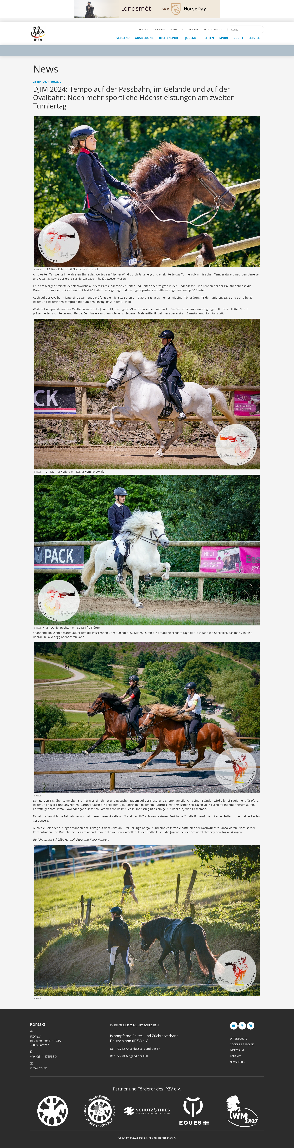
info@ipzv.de (38, 1068)
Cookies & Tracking (242, 1044)
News (45, 68)
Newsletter (237, 1062)
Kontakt (235, 1056)
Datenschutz (238, 1038)
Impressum (237, 1050)
